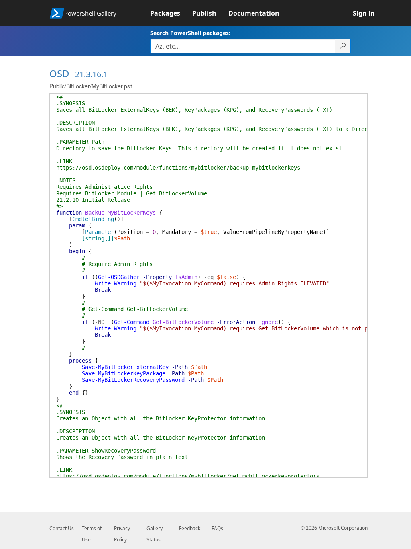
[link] (171, 13)
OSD (59, 73)
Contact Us (61, 528)
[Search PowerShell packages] (343, 46)
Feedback (189, 528)
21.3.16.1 (91, 74)
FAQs (217, 528)
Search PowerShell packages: (190, 33)
